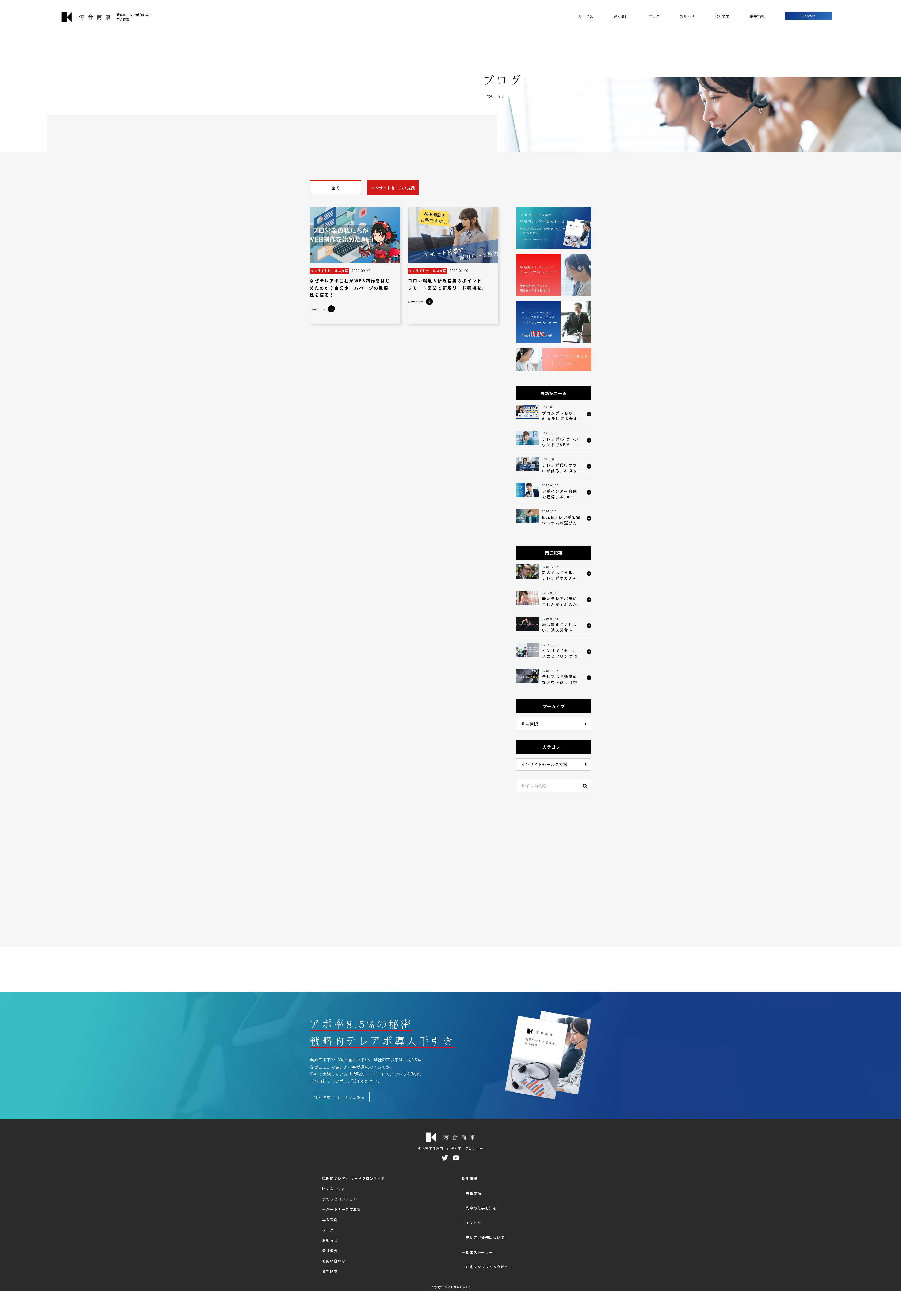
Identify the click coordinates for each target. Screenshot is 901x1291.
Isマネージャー (335, 1188)
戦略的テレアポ (353, 1178)
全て (336, 188)
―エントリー (473, 1222)
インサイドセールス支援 (393, 188)
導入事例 (620, 16)
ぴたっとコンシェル (339, 1198)
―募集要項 (471, 1193)
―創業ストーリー (477, 1252)
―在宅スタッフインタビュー (487, 1266)
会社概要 (722, 16)
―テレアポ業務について (483, 1237)
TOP (489, 96)
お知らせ (687, 16)
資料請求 (330, 1271)
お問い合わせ (333, 1260)
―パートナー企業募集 (341, 1209)
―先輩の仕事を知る (479, 1207)
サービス (585, 16)
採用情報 (757, 16)
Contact (808, 16)
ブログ (654, 16)
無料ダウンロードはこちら (339, 1097)
